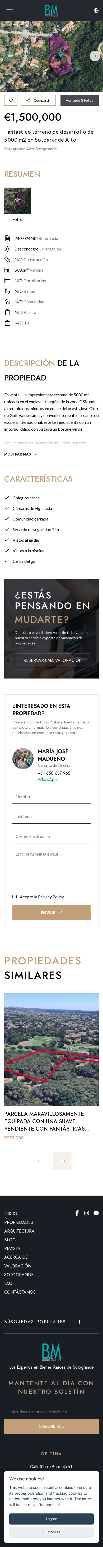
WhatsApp (47, 780)
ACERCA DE (16, 1257)
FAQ (8, 1283)
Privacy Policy (51, 896)
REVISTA (12, 1249)
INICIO (10, 1214)
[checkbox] (14, 897)
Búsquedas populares (35, 1322)
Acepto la (42, 896)
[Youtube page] (96, 1213)
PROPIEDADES (18, 1222)
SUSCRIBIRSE (51, 1426)
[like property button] (10, 100)
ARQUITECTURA (19, 1231)
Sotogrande (19, 1275)
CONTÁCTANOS (20, 1292)
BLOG (10, 1240)
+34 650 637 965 (54, 773)
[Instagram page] (86, 1213)
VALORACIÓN (17, 1266)
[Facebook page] (77, 1213)
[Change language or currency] (96, 10)
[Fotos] (17, 201)
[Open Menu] (9, 10)
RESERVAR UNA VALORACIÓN (53, 660)
